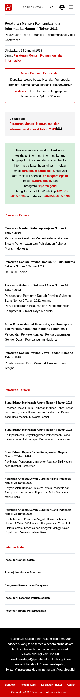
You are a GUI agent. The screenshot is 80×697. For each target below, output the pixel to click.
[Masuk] (62, 7)
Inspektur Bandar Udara (20, 560)
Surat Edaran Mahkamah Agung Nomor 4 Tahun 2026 (38, 402)
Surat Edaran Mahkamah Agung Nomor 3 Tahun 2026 (38, 429)
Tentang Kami (28, 684)
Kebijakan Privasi (51, 684)
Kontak (71, 684)
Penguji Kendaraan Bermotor (23, 572)
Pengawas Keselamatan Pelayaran (26, 585)
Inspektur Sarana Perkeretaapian (25, 610)
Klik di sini (19, 91)
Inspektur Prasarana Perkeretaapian (27, 597)
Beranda (10, 684)
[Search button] (51, 7)
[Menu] (71, 7)
